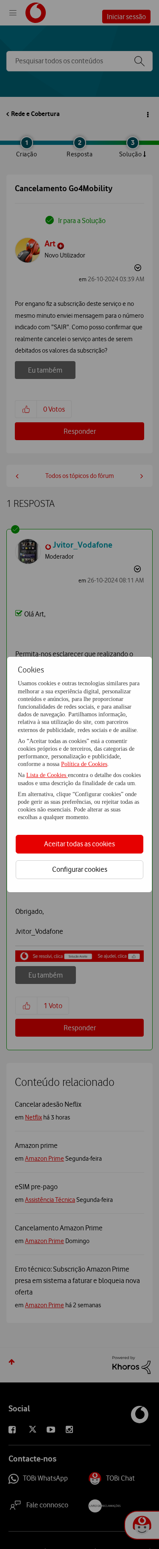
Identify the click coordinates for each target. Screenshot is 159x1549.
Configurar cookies (79, 869)
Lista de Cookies (47, 775)
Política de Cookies (84, 764)
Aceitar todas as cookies (79, 844)
